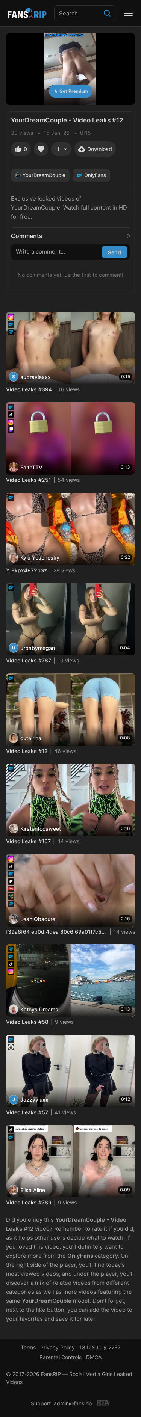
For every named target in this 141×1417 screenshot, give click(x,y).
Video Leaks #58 (27, 1022)
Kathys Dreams (39, 1009)
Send (114, 252)
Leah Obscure (37, 919)
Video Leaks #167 (28, 841)
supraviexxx (35, 377)
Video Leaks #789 (29, 1202)
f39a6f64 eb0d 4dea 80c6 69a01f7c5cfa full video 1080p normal (56, 931)
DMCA (94, 1357)
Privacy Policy (57, 1347)
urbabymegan (37, 648)
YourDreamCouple (44, 175)
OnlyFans (95, 175)
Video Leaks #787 (28, 660)
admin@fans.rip (73, 1403)
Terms (28, 1347)
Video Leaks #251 (28, 480)
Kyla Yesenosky (39, 557)
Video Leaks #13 (27, 751)
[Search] (107, 13)
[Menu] (128, 13)
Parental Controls (60, 1357)
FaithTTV (31, 467)
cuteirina (30, 738)
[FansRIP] (27, 13)
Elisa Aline (32, 1190)
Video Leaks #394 (29, 389)
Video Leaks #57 (27, 1112)
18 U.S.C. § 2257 (100, 1347)
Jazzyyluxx (34, 1099)
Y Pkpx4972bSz (26, 570)
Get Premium (73, 91)
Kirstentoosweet (40, 828)
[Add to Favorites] (41, 149)
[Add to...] (61, 149)
